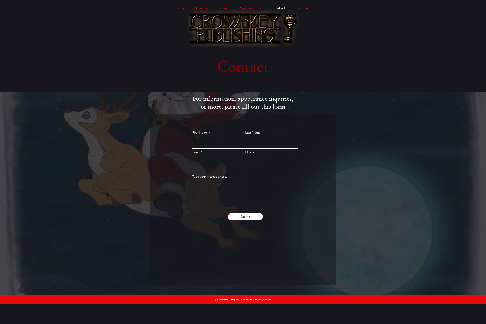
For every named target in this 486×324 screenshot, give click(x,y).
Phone (249, 152)
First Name (200, 132)
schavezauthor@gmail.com (260, 299)
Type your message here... (210, 176)
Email (196, 152)
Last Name (252, 132)
